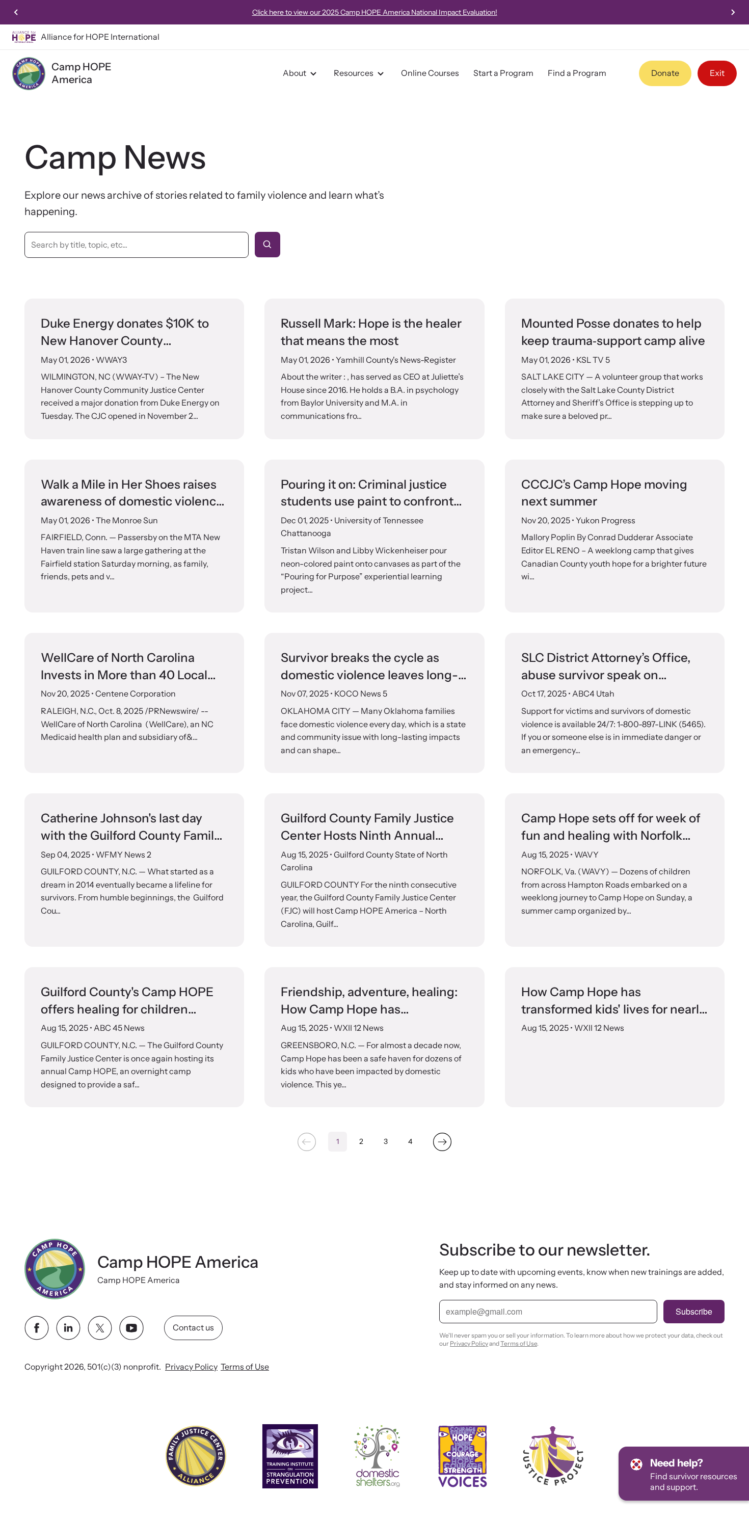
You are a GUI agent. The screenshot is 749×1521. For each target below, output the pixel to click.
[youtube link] (131, 1328)
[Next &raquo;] (442, 1142)
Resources (353, 73)
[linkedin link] (68, 1328)
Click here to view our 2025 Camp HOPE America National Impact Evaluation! (374, 12)
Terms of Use (245, 1367)
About (294, 73)
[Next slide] (733, 12)
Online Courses (430, 73)
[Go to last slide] (16, 12)
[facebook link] (36, 1328)
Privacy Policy (191, 1367)
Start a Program (503, 73)
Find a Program (577, 73)
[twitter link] (100, 1328)
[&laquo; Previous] (306, 1142)
